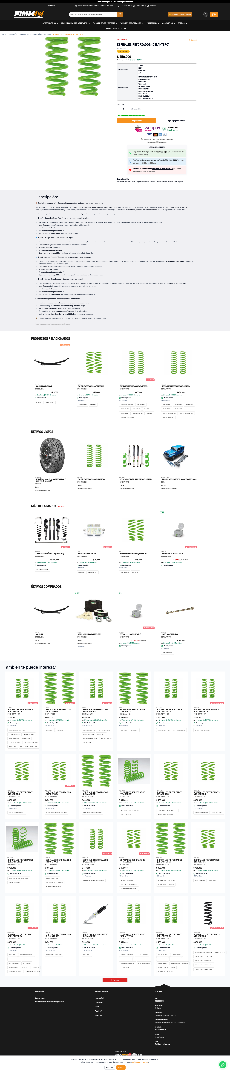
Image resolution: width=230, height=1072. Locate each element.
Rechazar (109, 1067)
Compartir (194, 40)
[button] (73, 66)
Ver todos (61, 506)
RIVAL (97, 1006)
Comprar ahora (136, 120)
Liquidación (175, 14)
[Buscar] (120, 14)
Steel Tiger (98, 1015)
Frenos (181, 23)
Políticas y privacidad (162, 1044)
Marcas (188, 14)
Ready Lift (98, 1011)
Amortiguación (49, 23)
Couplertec (99, 1002)
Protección (152, 23)
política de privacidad (140, 1062)
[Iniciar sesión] (205, 14)
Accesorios (167, 23)
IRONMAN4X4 (122, 39)
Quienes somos (40, 998)
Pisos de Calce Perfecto (104, 23)
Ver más (116, 980)
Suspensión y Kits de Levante (74, 23)
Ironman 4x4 (99, 998)
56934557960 (140, 6)
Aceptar (121, 1067)
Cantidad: (120, 105)
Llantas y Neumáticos (113, 28)
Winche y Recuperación (131, 23)
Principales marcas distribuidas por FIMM (49, 1001)
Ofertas (182, 14)
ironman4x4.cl (51, 6)
